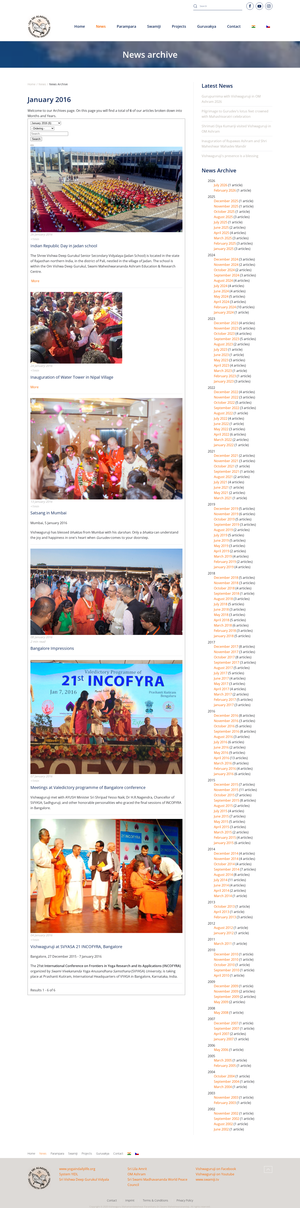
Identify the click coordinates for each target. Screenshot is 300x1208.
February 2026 (225, 190)
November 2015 (226, 790)
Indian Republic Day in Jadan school (63, 245)
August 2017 (224, 668)
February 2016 (225, 768)
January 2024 (224, 312)
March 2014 (223, 896)
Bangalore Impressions (52, 648)
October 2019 (225, 519)
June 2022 (222, 424)
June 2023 (222, 355)
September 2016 (227, 731)
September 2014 (227, 869)
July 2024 (221, 286)
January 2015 (224, 843)
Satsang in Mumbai (48, 513)
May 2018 (221, 614)
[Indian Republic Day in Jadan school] (106, 189)
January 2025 (224, 248)
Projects (179, 26)
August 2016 (224, 736)
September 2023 (227, 339)
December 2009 (226, 986)
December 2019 (226, 508)
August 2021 (224, 477)
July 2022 (221, 418)
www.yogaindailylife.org (77, 1169)
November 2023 (226, 328)
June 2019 (222, 540)
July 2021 (221, 482)
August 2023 (224, 344)
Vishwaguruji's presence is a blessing (230, 156)
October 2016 (225, 726)
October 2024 (225, 270)
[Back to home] (39, 26)
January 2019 (224, 567)
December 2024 (226, 259)
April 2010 (222, 975)
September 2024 (227, 275)
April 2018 (222, 620)
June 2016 (222, 747)
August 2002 (224, 1124)
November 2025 (226, 206)
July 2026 (221, 185)
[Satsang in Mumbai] (106, 448)
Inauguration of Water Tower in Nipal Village (71, 377)
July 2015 (221, 811)
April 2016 (222, 758)
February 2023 (225, 376)
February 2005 (225, 1065)
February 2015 (225, 837)
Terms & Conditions (155, 1200)
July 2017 (221, 673)
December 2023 (226, 323)
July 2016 (221, 742)
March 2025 (223, 238)
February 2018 (225, 630)
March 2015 (223, 832)
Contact (118, 1153)
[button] (268, 1169)
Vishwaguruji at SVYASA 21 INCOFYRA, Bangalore (76, 946)
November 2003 (226, 1097)
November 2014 (226, 858)
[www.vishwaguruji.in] (253, 26)
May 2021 (221, 492)
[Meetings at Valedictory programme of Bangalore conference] (106, 716)
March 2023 (223, 370)
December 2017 (226, 646)
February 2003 (225, 1102)
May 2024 (221, 296)
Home (79, 26)
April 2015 (222, 827)
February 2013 (225, 917)
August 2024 (224, 280)
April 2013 (222, 912)
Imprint (129, 1200)
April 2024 (222, 302)
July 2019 (221, 535)
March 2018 (223, 625)
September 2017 (227, 662)
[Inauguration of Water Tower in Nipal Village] (76, 327)
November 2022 (226, 397)
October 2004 (225, 1076)
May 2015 (221, 821)
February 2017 (225, 699)
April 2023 (222, 365)
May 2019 (221, 546)
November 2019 (226, 514)
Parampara (57, 1153)
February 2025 (225, 243)
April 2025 (222, 233)
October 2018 (225, 588)
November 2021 (226, 461)
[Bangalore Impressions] (106, 591)
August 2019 (224, 530)
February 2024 (225, 307)
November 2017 (226, 652)
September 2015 (227, 800)
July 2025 (221, 222)
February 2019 (225, 561)
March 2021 (223, 498)
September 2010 (227, 970)
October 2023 (225, 333)
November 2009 (226, 991)
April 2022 (222, 434)
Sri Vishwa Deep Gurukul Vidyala (84, 1179)
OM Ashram (137, 1174)
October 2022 (225, 402)
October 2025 (225, 211)
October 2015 (225, 795)
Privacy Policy (185, 1200)
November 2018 (226, 583)
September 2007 (227, 1028)
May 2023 (221, 360)
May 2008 (221, 1012)
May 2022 (221, 429)
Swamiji (73, 1153)
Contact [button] (234, 26)
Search (36, 139)
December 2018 (226, 577)
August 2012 (224, 927)
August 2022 (224, 413)
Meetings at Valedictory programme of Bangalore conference (88, 787)
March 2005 (223, 1060)
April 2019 (222, 551)
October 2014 (225, 864)
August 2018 (224, 599)
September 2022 (227, 408)
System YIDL (68, 1174)
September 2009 (227, 996)
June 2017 (222, 678)
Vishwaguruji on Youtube (215, 1174)
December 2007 (226, 1023)
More (35, 281)
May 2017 (221, 683)
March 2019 (223, 556)
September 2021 (227, 471)
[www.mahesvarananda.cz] (268, 26)
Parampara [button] (126, 26)
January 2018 (224, 636)
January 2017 (224, 705)
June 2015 (222, 816)
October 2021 (225, 466)
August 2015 (224, 805)
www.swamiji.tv (207, 1179)
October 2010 (225, 965)
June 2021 (222, 487)
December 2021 (226, 455)
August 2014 (224, 874)
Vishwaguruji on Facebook (216, 1169)
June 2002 (222, 1129)
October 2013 (225, 906)
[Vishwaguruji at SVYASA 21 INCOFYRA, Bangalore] (106, 875)
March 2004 (223, 1087)
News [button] (101, 26)
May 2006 (221, 1049)
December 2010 (226, 954)
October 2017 (225, 657)
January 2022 (224, 445)
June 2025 (222, 227)
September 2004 (227, 1081)
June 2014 (222, 885)
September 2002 (227, 1118)
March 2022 (223, 439)
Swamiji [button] (154, 26)
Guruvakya (206, 26)
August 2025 (224, 217)
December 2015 (226, 784)
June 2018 (222, 609)
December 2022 (226, 392)
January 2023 (224, 381)
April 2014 (222, 890)
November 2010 (226, 959)
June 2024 (222, 291)
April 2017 (222, 689)
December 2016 (226, 715)
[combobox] (217, 6)
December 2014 (226, 853)
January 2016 (224, 774)
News (43, 1153)
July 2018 (221, 604)
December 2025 (226, 201)
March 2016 (223, 763)
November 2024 (226, 264)
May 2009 (221, 1002)
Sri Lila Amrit (137, 1169)
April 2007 (222, 1034)
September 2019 (227, 524)
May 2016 (221, 752)
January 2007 (224, 1039)
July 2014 (221, 880)
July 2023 (221, 349)
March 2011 (223, 943)
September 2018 (227, 593)
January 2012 (224, 933)
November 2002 (226, 1113)
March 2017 (223, 694)
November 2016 (226, 721)
